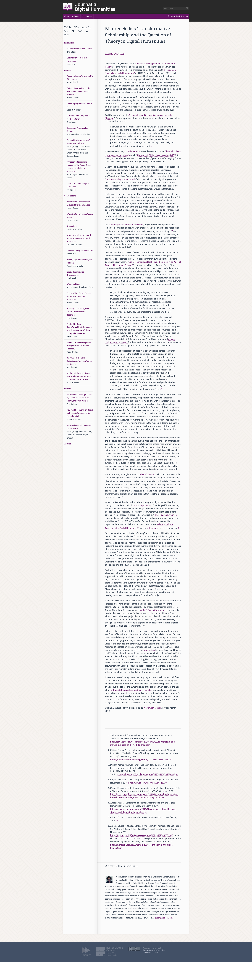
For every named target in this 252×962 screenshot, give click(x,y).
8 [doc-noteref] (178, 527)
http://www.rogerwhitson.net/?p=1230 (146, 783)
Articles (67, 70)
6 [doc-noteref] (161, 389)
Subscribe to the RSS (179, 16)
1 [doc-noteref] (151, 146)
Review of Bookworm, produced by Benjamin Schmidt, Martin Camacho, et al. (80, 413)
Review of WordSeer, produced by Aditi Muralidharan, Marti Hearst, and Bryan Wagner (79, 397)
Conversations (70, 196)
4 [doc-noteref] (172, 231)
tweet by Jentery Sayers (166, 515)
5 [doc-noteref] (170, 311)
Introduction (69, 43)
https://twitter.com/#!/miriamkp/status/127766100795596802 (145, 774)
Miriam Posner (134, 151)
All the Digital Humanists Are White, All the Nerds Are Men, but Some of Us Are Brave (79, 376)
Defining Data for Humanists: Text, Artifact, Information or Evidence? (78, 91)
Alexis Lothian (115, 54)
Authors (67, 444)
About (66, 16)
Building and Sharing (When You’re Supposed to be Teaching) (78, 312)
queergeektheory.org (163, 918)
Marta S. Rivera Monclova (152, 610)
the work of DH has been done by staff (155, 155)
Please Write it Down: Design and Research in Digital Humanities (79, 296)
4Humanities (153, 528)
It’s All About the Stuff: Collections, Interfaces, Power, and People (79, 361)
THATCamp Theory (141, 505)
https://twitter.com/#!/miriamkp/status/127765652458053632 (139, 759)
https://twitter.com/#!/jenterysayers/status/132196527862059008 (141, 835)
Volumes (75, 16)
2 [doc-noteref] (129, 154)
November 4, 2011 (152, 708)
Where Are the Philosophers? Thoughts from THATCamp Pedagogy (79, 345)
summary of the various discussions (126, 224)
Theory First (72, 226)
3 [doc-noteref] (175, 154)
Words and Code (73, 284)
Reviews (67, 389)
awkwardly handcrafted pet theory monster (131, 690)
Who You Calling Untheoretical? (80, 251)
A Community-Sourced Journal (79, 49)
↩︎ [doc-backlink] (151, 745)
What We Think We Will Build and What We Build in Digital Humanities (79, 238)
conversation (148, 650)
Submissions (87, 16)
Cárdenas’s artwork (146, 474)
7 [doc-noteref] (168, 481)
